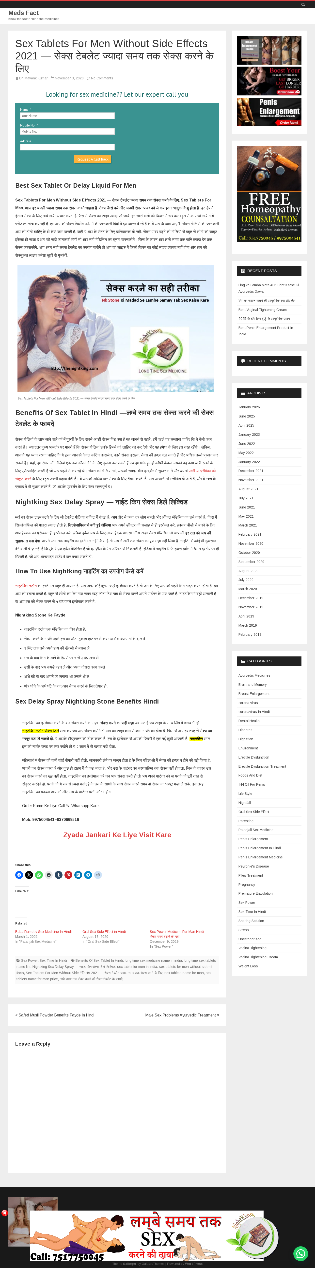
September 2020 (251, 562)
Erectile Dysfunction (253, 757)
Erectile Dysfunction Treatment (262, 766)
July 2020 (245, 580)
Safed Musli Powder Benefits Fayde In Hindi (55, 1015)
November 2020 (250, 543)
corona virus (248, 703)
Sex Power (29, 960)
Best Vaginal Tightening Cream (262, 310)
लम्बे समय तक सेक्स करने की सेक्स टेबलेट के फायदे (91, 979)
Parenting (245, 821)
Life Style (245, 794)
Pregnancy (246, 885)
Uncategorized (249, 939)
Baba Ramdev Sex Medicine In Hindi (43, 932)
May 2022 (246, 453)
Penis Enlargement (253, 839)
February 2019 (249, 634)
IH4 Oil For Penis (251, 784)
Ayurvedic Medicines (254, 675)
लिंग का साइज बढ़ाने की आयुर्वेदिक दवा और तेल (266, 301)
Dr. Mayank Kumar (33, 78)
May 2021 (246, 516)
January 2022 (249, 462)
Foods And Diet (250, 775)
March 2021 (247, 525)
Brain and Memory (252, 685)
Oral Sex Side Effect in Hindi (104, 932)
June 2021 (246, 507)
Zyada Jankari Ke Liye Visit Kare (117, 835)
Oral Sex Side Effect (253, 812)
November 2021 (250, 480)
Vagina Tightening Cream (258, 957)
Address (25, 141)
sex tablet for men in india (137, 967)
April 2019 (246, 616)
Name (24, 110)
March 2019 (247, 625)
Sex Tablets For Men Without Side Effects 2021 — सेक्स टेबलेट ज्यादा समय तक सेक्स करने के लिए (94, 973)
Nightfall (244, 803)
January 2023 (249, 434)
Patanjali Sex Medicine (255, 830)
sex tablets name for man (184, 973)
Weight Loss (248, 966)
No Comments (102, 78)
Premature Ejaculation (255, 893)
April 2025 (246, 425)
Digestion (245, 739)
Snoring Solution (251, 921)
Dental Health (249, 721)
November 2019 (250, 607)
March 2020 (247, 589)
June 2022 (246, 444)
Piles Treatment (250, 875)
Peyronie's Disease (253, 866)
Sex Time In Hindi (53, 960)
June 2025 (246, 416)
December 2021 (250, 471)
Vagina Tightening (252, 948)
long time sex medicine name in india (153, 960)
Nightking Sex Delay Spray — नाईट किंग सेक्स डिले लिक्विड (73, 967)
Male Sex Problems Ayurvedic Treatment (181, 1015)
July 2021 (245, 498)
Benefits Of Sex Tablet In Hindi (99, 960)
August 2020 (248, 571)
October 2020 (249, 553)
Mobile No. (27, 125)
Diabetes (245, 730)
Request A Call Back (93, 159)
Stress (243, 930)
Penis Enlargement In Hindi (259, 848)
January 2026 (249, 407)
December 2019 (250, 598)
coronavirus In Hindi (254, 712)
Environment (248, 748)
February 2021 (249, 534)
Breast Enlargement (253, 694)
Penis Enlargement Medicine (260, 857)
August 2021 (248, 489)
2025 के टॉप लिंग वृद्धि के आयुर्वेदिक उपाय (264, 319)
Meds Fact (23, 13)
